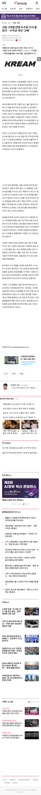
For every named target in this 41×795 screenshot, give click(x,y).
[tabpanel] (20, 490)
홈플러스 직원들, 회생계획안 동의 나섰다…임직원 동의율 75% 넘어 (21, 519)
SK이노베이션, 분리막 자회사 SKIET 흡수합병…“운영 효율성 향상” (11, 665)
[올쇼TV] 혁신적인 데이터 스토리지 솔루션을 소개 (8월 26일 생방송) (20, 453)
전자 (20, 9)
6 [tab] (23, 504)
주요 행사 (6, 475)
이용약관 (12, 780)
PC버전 (15, 783)
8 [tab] (28, 504)
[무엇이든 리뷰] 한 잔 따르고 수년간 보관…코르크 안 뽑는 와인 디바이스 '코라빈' (22, 551)
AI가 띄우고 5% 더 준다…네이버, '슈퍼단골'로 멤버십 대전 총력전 (20, 559)
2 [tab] (15, 504)
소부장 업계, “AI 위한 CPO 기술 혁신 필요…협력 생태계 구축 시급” (11, 611)
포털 (21, 374)
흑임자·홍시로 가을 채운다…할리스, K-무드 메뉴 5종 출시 (21, 591)
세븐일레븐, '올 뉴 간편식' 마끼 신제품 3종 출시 (21, 583)
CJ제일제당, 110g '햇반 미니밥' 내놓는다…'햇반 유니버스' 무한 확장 (21, 543)
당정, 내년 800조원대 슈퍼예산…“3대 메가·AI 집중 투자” (12, 638)
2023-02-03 (13, 40)
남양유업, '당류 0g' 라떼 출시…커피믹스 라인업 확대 (21, 535)
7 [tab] (26, 504)
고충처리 (35, 780)
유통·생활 (16, 23)
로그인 (5, 780)
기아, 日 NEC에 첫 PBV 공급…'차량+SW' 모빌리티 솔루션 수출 (12, 623)
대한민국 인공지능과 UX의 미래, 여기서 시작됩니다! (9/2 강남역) (19, 48)
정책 (13, 374)
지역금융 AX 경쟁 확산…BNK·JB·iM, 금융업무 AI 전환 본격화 (12, 678)
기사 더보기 (24, 385)
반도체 (13, 9)
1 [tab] (12, 504)
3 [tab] (17, 504)
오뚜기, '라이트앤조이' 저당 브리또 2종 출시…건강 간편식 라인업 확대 (20, 575)
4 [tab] (19, 504)
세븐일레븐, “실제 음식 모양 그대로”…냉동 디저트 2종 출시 (21, 527)
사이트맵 (7, 783)
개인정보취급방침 (24, 780)
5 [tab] (21, 504)
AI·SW (4, 9)
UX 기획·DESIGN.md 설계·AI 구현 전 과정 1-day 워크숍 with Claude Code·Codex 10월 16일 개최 (20, 448)
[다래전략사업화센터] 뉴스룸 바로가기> (28, 363)
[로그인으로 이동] (37, 3)
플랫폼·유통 (6, 23)
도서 (6, 374)
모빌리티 (29, 9)
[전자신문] (20, 3)
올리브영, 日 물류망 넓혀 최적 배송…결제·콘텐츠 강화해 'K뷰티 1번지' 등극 (22, 567)
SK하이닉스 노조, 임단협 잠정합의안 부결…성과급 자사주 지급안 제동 (12, 650)
